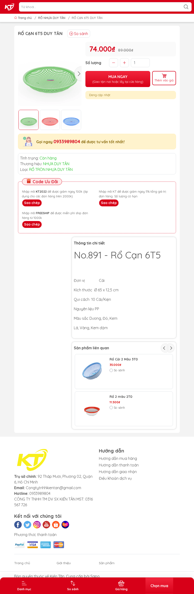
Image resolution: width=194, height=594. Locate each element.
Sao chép (32, 203)
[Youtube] (46, 524)
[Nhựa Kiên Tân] (10, 7)
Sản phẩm (107, 563)
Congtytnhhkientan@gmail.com (53, 487)
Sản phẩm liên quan (91, 348)
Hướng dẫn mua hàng (118, 458)
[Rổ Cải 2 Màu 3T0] (92, 371)
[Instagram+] (37, 524)
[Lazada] (65, 524)
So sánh (81, 33)
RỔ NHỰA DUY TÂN (51, 18)
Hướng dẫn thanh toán (119, 465)
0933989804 (66, 141)
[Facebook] (18, 524)
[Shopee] (56, 524)
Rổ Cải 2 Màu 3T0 (124, 359)
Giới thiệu (64, 563)
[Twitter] (27, 524)
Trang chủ (25, 18)
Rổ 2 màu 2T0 (121, 397)
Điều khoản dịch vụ (115, 478)
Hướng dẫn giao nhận (118, 471)
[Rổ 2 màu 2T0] (92, 409)
